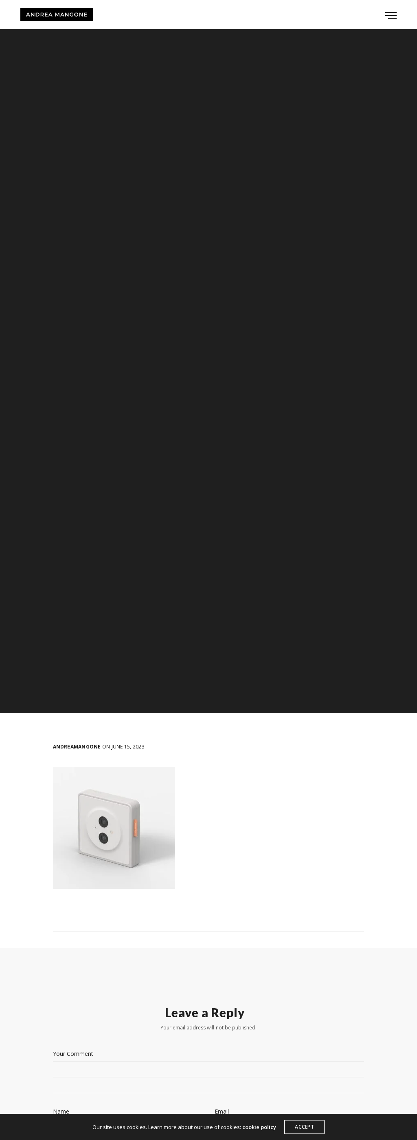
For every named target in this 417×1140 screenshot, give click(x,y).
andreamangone (77, 747)
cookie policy (259, 1127)
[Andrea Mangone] (56, 14)
